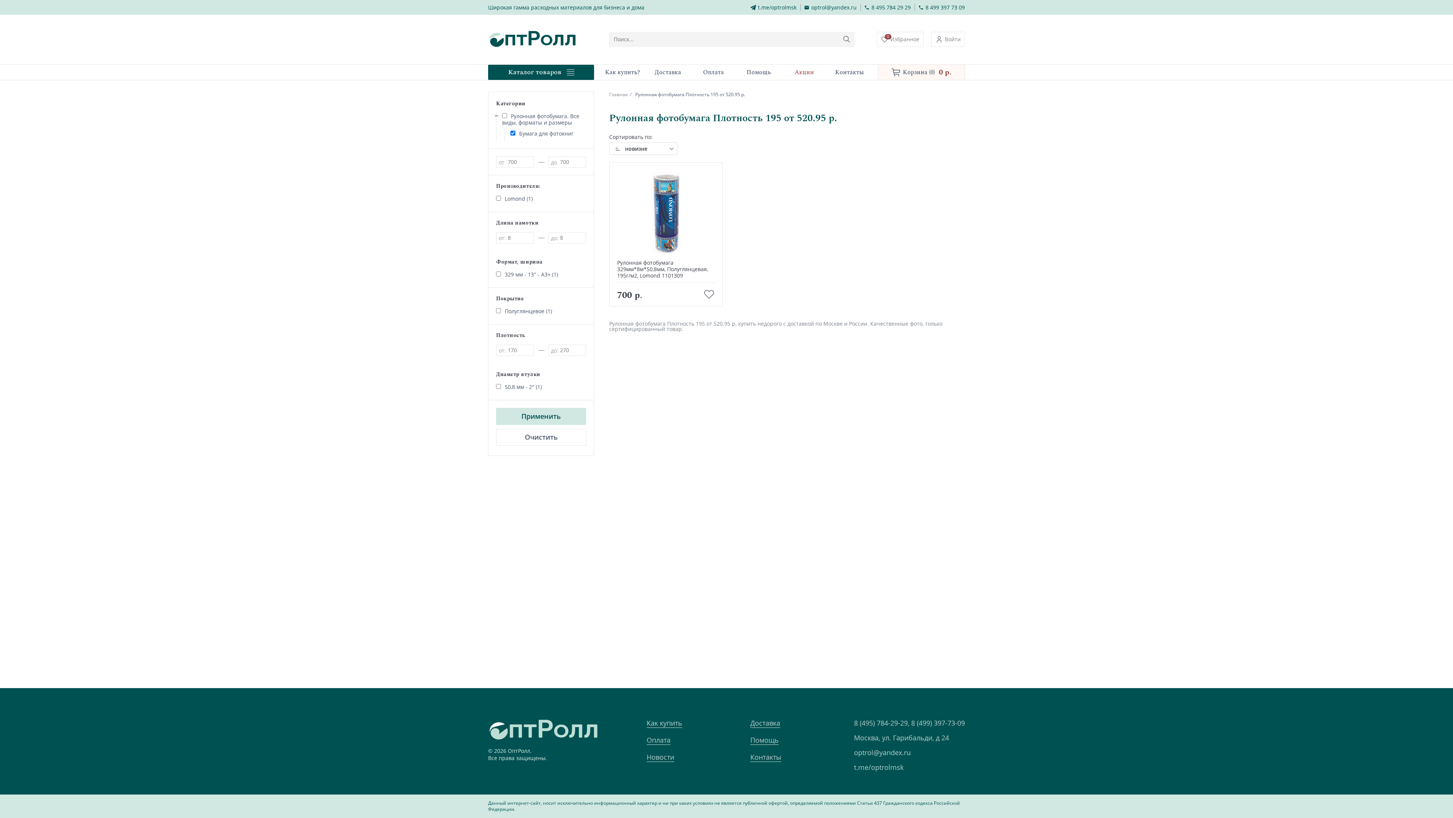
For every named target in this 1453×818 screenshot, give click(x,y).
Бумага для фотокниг (546, 133)
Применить (541, 416)
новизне (636, 148)
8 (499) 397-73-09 (938, 722)
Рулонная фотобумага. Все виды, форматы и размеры (540, 119)
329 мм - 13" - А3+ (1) (531, 274)
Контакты (765, 757)
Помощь (764, 740)
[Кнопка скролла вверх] (1419, 784)
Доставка (765, 722)
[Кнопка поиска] (847, 39)
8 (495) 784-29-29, (881, 722)
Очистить (541, 437)
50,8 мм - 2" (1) (523, 387)
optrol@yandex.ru (882, 752)
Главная (618, 94)
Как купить (664, 722)
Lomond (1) (519, 198)
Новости (660, 757)
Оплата (658, 740)
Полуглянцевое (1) (528, 311)
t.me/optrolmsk (879, 767)
